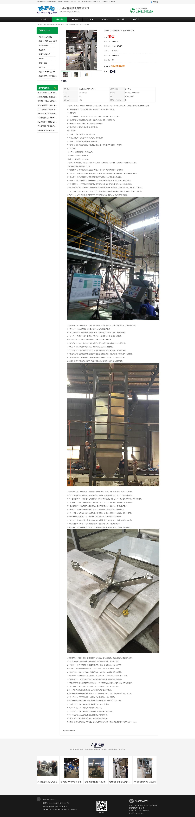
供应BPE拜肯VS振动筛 (47, 72)
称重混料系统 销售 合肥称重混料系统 (47, 113)
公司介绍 (90, 19)
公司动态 (105, 19)
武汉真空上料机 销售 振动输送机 (47, 101)
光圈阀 (41, 59)
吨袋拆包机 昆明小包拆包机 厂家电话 (69, 782)
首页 (45, 24)
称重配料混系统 (44, 54)
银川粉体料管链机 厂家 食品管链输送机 (47, 93)
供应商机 (59, 19)
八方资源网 (53, 809)
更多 (55, 88)
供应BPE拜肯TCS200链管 (48, 41)
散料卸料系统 (59, 24)
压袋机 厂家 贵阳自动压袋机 (46, 130)
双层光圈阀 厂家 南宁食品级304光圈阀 (47, 122)
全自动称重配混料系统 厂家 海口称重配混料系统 (47, 109)
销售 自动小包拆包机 (141, 782)
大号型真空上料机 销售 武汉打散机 (93, 782)
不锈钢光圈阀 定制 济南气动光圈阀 (47, 118)
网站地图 (74, 809)
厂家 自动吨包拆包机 (117, 782)
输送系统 (42, 50)
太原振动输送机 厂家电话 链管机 (47, 97)
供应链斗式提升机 (45, 37)
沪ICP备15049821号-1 (62, 803)
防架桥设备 (43, 63)
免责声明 (60, 809)
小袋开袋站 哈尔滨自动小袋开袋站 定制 (45, 782)
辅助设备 (42, 67)
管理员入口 (67, 809)
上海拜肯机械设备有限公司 (50, 806)
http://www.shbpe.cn (69, 730)
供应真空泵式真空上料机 (48, 76)
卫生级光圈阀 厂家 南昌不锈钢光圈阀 (47, 126)
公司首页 (44, 19)
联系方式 (135, 19)
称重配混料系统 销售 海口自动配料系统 (47, 105)
